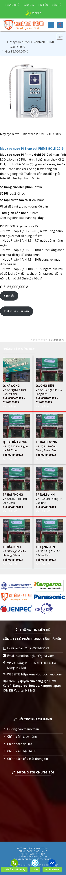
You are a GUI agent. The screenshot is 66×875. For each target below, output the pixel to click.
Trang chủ (12, 5)
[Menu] (51, 25)
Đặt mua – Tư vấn (16, 311)
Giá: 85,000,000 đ (16, 51)
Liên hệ (56, 5)
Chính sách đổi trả (33, 854)
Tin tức (43, 5)
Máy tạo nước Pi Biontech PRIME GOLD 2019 (32, 44)
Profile (36, 13)
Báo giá (29, 5)
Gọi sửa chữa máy (14, 869)
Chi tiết (9, 296)
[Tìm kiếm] (60, 25)
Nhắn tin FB (52, 869)
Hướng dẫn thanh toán (32, 848)
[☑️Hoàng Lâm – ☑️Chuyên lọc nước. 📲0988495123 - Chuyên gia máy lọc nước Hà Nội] (24, 25)
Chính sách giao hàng (33, 851)
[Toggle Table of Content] (58, 36)
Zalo (35, 869)
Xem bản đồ (10, 406)
